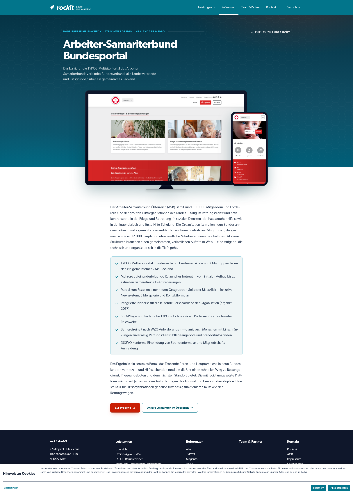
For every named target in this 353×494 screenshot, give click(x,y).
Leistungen (205, 7)
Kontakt (271, 7)
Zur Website (127, 409)
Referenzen (229, 7)
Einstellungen (11, 487)
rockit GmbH (58, 441)
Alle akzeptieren (339, 487)
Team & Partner (250, 7)
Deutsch (291, 7)
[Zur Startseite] (70, 7)
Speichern (318, 487)
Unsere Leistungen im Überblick (168, 407)
